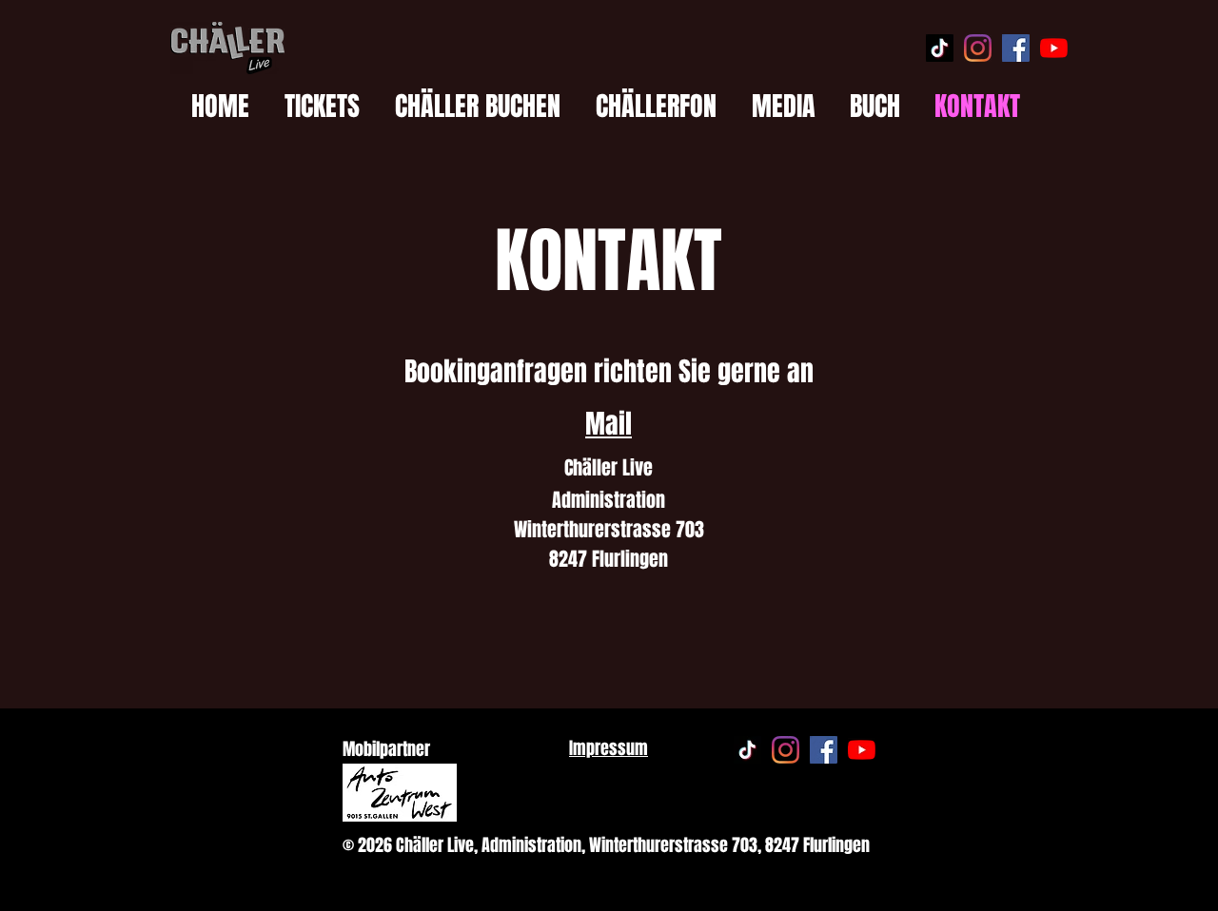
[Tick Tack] (939, 48)
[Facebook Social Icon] (1016, 48)
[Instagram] (978, 48)
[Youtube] (1054, 48)
